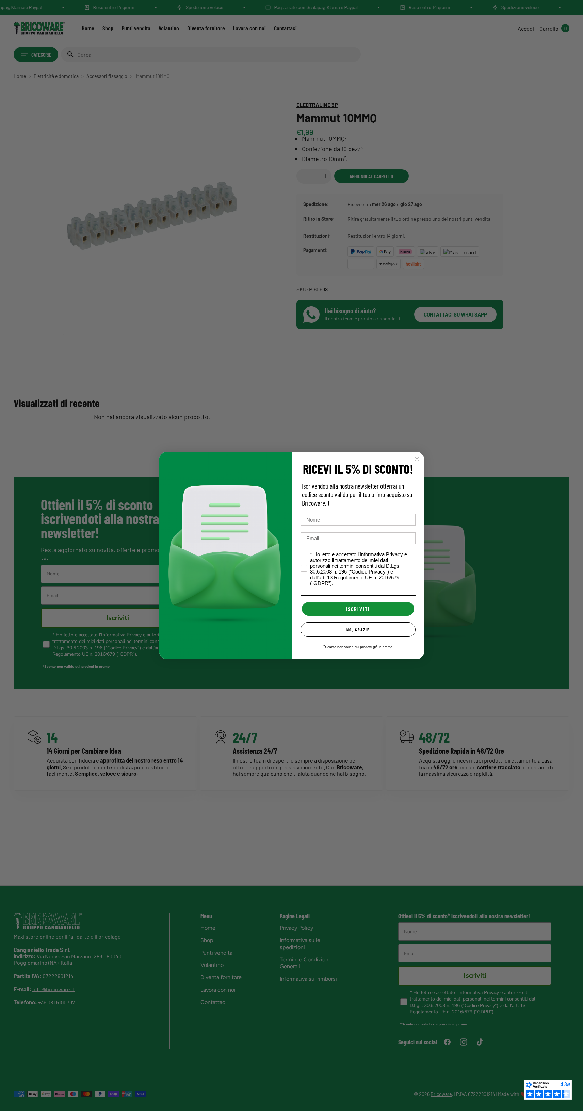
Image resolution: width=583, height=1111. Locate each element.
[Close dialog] (417, 459)
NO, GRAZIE (358, 629)
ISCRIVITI (358, 608)
